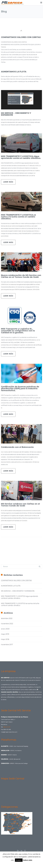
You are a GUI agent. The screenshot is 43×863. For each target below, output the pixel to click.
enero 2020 (5, 629)
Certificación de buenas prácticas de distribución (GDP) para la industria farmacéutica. (20, 389)
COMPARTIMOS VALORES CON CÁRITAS (21, 37)
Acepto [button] (18, 860)
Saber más (27, 860)
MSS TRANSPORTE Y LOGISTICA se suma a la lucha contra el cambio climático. (18, 217)
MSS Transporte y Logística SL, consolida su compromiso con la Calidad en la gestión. (18, 331)
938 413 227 (6, 727)
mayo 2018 (5, 639)
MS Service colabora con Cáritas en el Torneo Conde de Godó (20, 505)
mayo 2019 (5, 634)
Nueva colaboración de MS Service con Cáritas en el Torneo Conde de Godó (21, 276)
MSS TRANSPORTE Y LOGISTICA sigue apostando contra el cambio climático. (21, 157)
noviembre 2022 (7, 624)
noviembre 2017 (7, 644)
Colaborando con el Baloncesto (17, 447)
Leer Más (8, 182)
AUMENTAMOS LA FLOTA (13, 72)
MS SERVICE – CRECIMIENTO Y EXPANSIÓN (16, 114)
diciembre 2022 (6, 618)
